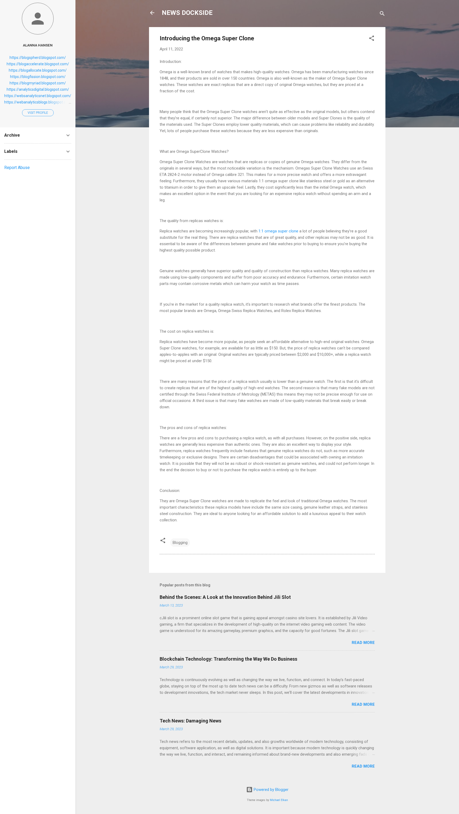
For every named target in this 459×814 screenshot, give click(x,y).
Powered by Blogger (270, 789)
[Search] (382, 14)
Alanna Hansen (38, 45)
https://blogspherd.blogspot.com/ (38, 57)
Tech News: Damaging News (190, 721)
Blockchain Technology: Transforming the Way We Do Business (228, 659)
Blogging (180, 542)
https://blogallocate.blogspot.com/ (38, 70)
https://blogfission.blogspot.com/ (38, 77)
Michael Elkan (279, 800)
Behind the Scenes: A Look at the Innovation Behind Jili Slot (225, 597)
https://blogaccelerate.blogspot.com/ (38, 64)
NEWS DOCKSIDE (187, 12)
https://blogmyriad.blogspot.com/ (38, 83)
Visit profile (38, 113)
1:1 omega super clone (278, 231)
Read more (363, 642)
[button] (371, 39)
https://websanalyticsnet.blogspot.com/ (37, 96)
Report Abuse (17, 167)
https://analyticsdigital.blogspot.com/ (38, 89)
